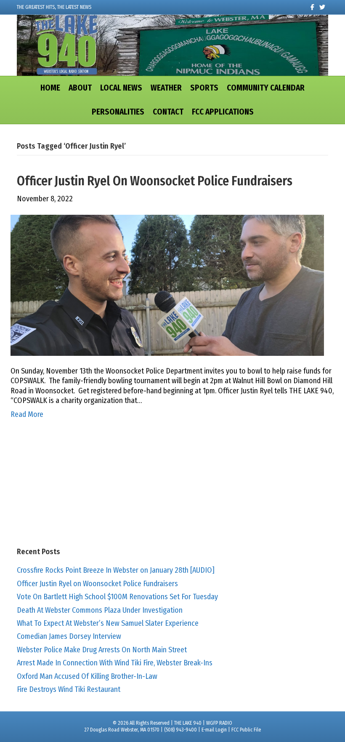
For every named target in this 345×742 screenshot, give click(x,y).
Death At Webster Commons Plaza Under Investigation (100, 610)
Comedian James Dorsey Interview (69, 636)
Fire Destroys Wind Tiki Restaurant (68, 689)
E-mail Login (214, 730)
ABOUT (80, 88)
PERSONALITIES (118, 112)
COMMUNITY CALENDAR (266, 88)
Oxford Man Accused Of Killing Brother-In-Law (87, 676)
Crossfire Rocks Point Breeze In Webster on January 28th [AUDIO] (116, 570)
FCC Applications (223, 112)
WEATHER (166, 88)
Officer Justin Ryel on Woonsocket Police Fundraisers (154, 181)
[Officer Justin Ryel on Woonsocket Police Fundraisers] (167, 284)
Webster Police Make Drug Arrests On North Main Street (102, 649)
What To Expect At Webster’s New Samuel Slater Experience (108, 623)
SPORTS (204, 88)
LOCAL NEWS (121, 88)
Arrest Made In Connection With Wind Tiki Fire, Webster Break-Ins (114, 662)
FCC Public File (246, 730)
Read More (27, 414)
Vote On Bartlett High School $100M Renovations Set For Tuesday (117, 596)
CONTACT (168, 112)
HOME (50, 88)
